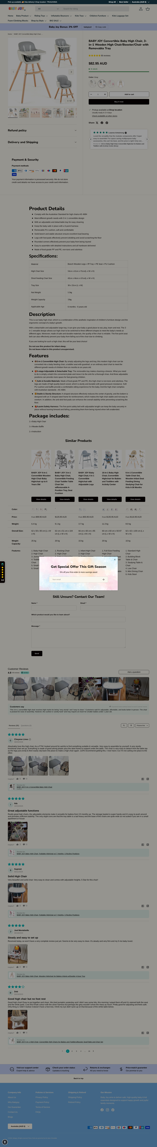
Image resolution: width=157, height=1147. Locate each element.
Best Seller (123, 2)
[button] (2, 572)
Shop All (112, 2)
